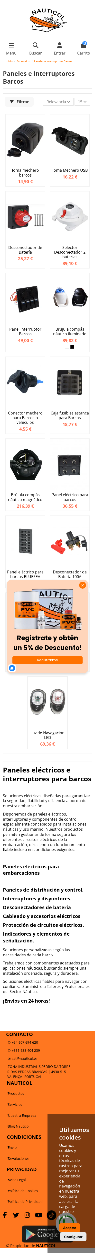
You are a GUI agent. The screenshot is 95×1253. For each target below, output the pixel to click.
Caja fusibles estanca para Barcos (70, 415)
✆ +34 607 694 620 (23, 1042)
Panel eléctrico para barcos (70, 497)
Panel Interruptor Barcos (25, 331)
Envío (12, 1147)
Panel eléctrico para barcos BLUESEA (25, 574)
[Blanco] (67, 347)
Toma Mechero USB (70, 170)
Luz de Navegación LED (47, 735)
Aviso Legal (17, 1179)
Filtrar (22, 101)
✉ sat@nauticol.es (23, 1058)
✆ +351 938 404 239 (24, 1050)
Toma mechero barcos (25, 172)
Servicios (15, 1104)
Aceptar (69, 1228)
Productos (16, 1093)
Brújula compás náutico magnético (25, 497)
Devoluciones (18, 1158)
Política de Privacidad (25, 1201)
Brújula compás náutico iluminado (69, 331)
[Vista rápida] (40, 122)
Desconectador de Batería (25, 250)
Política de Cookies (23, 1190)
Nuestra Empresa (22, 1115)
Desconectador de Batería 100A (70, 574)
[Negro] (72, 347)
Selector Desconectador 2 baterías (70, 252)
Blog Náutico (18, 1126)
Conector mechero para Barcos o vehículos (25, 418)
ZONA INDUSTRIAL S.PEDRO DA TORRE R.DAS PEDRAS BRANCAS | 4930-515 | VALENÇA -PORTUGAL (38, 1071)
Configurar (73, 1237)
